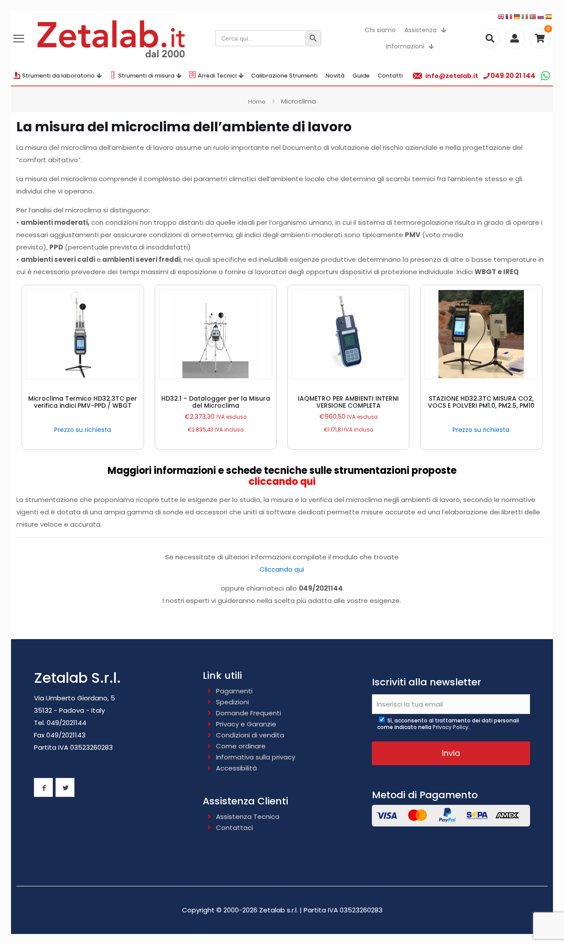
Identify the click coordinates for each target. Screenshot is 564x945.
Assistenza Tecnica (247, 816)
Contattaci (234, 827)
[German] (517, 16)
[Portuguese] (533, 16)
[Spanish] (549, 16)
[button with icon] (43, 787)
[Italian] (525, 16)
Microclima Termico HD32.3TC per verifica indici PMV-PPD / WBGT (82, 402)
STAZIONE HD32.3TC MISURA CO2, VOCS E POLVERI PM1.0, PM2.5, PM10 (481, 402)
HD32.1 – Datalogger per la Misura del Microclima (215, 402)
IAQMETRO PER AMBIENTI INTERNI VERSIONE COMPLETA (348, 402)
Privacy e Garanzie (246, 724)
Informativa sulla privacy (255, 757)
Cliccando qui (282, 569)
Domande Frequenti (248, 713)
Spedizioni (232, 702)
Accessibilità (236, 768)
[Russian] (541, 16)
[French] (509, 16)
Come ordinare (241, 746)
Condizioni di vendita (250, 735)
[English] (501, 16)
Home (257, 101)
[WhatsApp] (545, 75)
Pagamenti (234, 691)
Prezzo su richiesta (82, 429)
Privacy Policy (450, 727)
